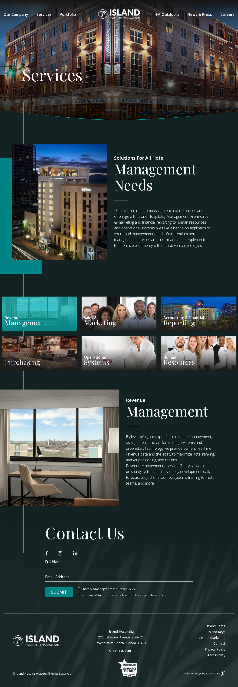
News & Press (199, 14)
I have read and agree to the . (109, 589)
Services (44, 14)
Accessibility (216, 655)
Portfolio (68, 14)
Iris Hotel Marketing (210, 637)
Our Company (15, 14)
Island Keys (216, 632)
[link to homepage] (36, 640)
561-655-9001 (122, 651)
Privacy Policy (126, 589)
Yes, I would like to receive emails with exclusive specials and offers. (124, 595)
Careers (227, 14)
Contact (219, 643)
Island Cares (216, 626)
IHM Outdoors (166, 14)
